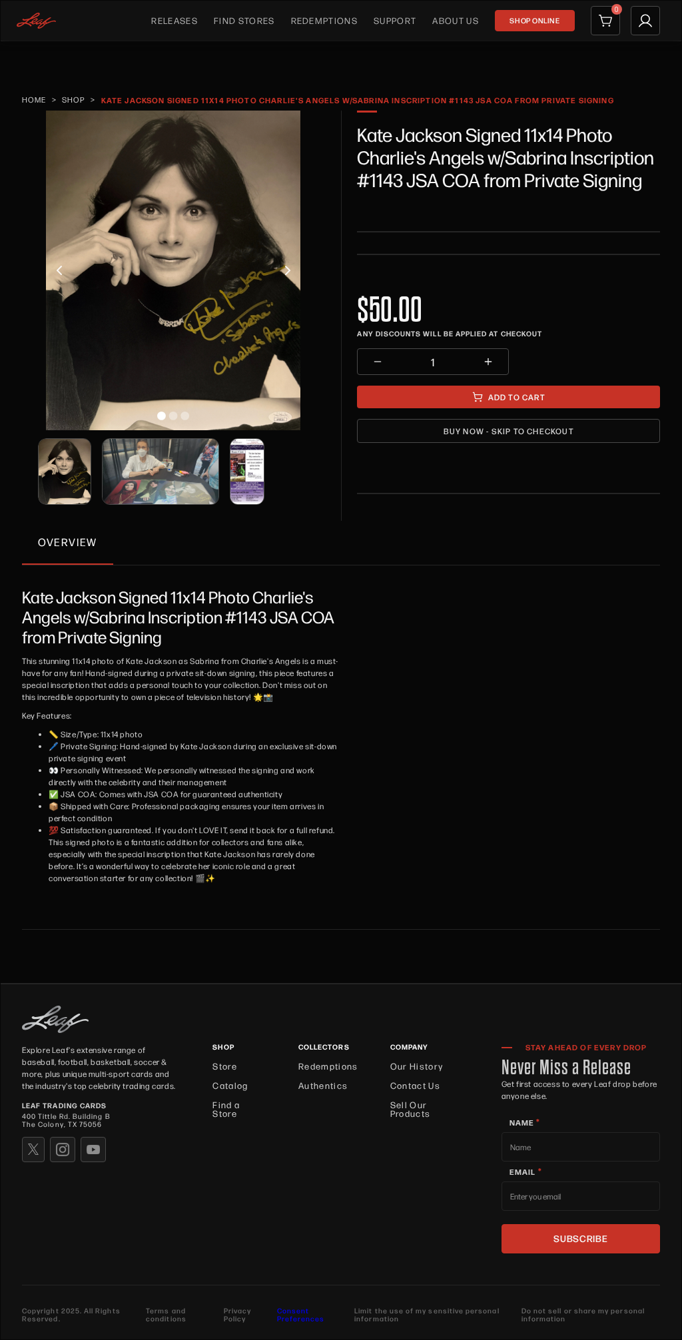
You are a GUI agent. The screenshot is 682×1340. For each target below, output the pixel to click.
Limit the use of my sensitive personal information (426, 1315)
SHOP (74, 100)
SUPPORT (395, 20)
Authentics (323, 1085)
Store (224, 1066)
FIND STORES (244, 20)
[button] (59, 270)
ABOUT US (455, 20)
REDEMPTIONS (324, 20)
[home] (36, 21)
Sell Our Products (410, 1109)
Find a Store (226, 1109)
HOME (34, 100)
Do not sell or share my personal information (583, 1315)
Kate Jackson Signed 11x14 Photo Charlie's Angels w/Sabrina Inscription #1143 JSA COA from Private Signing (357, 100)
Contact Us (415, 1085)
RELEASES (174, 20)
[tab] (67, 543)
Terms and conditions (166, 1315)
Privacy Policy (237, 1315)
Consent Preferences (301, 1314)
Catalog (230, 1085)
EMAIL (526, 1171)
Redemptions (328, 1066)
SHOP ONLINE (534, 20)
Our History (417, 1066)
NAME (525, 1122)
